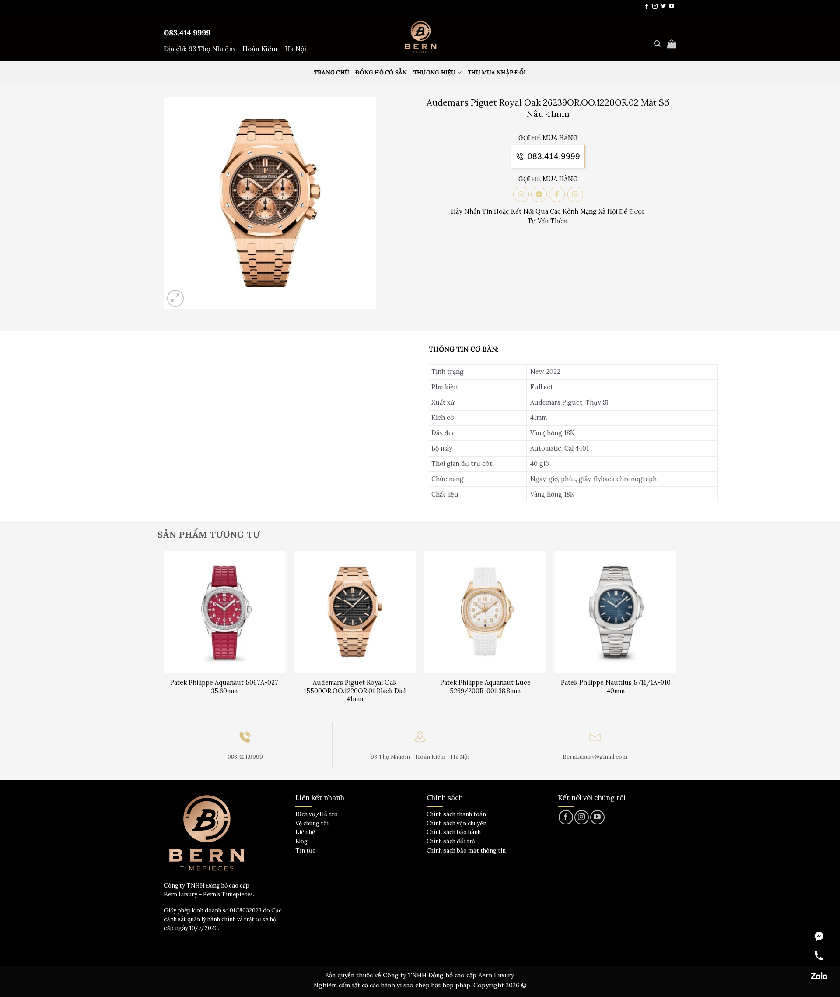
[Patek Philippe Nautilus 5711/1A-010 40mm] (616, 612)
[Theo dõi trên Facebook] (646, 7)
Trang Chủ (331, 72)
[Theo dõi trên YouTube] (671, 7)
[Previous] (164, 635)
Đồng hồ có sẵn (381, 72)
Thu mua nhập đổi (497, 72)
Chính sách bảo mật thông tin (466, 850)
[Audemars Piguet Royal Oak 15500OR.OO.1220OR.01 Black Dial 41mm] (355, 612)
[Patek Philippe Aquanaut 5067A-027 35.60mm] (225, 612)
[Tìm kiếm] (657, 43)
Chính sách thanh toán (456, 814)
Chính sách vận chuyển (456, 823)
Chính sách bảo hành (454, 832)
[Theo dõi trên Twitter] (663, 7)
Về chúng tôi (312, 823)
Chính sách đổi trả (451, 841)
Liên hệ (305, 832)
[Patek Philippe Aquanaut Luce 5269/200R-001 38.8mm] (485, 612)
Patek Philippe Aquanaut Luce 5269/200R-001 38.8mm (485, 687)
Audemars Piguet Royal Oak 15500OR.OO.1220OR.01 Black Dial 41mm (355, 691)
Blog (301, 841)
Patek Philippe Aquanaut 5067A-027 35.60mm (224, 687)
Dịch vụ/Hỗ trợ (316, 814)
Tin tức (305, 850)
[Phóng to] (175, 298)
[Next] (675, 635)
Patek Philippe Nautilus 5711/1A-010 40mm (616, 687)
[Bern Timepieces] (420, 37)
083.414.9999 (187, 33)
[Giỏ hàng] (671, 43)
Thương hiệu (434, 72)
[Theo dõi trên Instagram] (655, 7)
